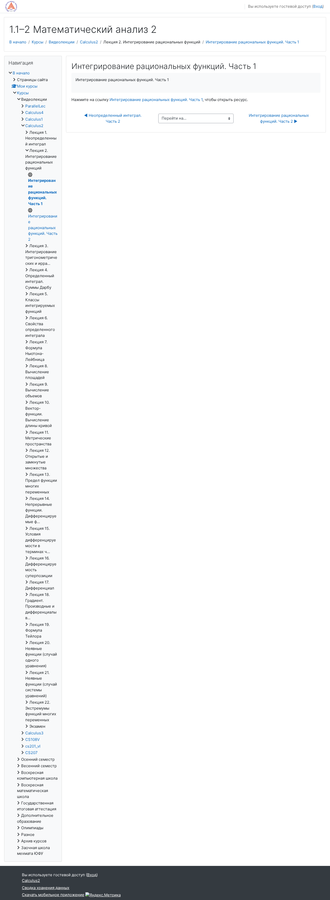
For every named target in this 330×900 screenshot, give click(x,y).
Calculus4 (34, 112)
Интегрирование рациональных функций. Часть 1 (252, 42)
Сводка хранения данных (45, 887)
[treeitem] (33, 463)
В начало (17, 42)
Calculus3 (34, 733)
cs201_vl (32, 746)
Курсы (37, 42)
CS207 (31, 752)
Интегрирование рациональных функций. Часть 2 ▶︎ (279, 118)
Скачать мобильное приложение (53, 894)
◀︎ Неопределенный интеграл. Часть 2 (113, 118)
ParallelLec (35, 106)
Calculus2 (89, 42)
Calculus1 (34, 119)
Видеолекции (62, 42)
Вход (318, 6)
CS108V (32, 739)
